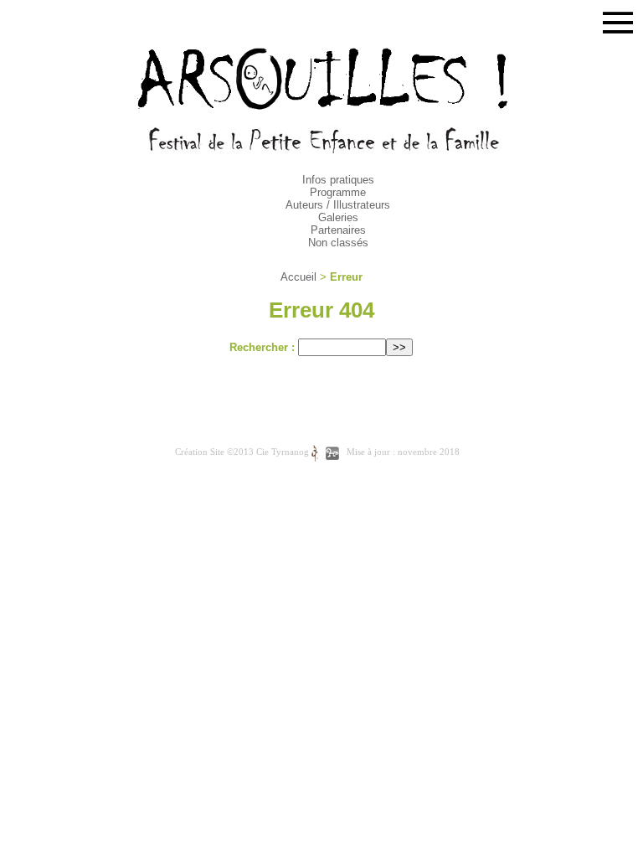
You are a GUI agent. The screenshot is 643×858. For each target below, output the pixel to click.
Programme (338, 192)
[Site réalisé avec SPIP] (332, 452)
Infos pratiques (338, 179)
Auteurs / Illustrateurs (337, 205)
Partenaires (338, 230)
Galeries (338, 217)
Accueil (298, 277)
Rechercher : (262, 347)
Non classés (338, 242)
